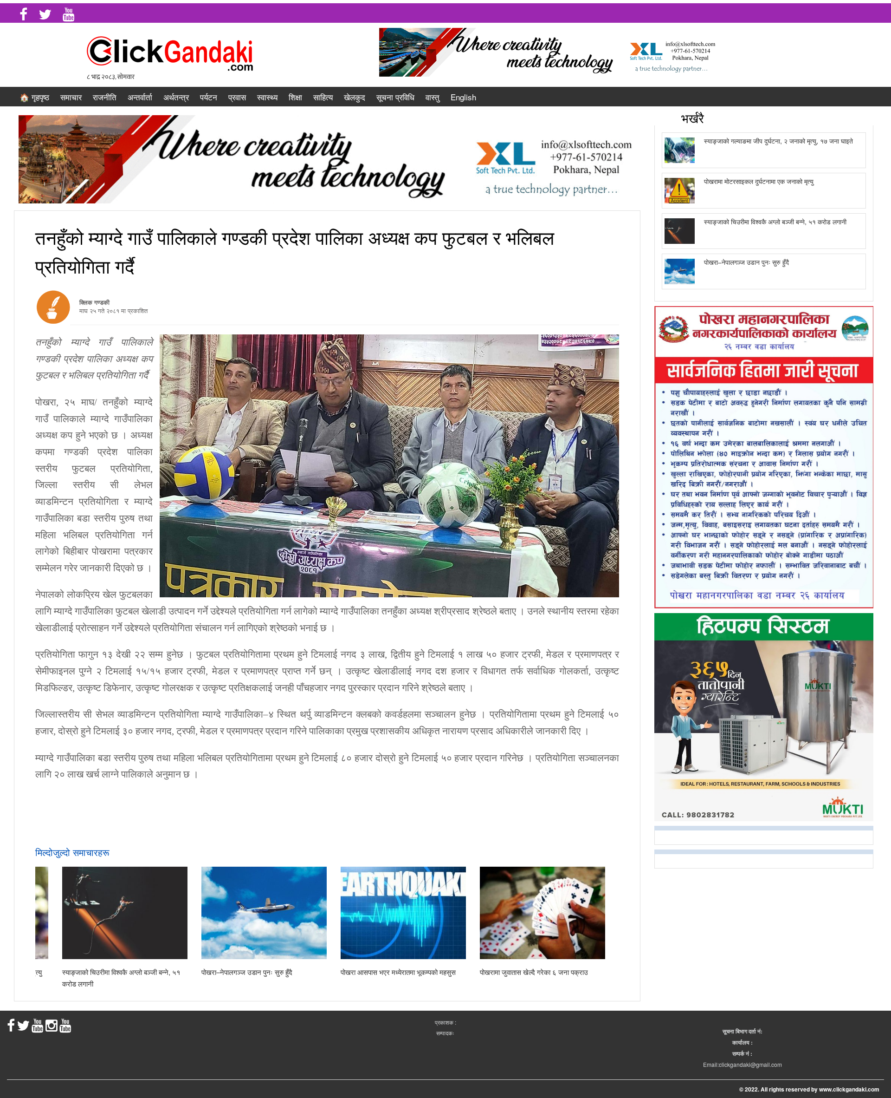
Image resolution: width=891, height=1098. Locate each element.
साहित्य (323, 97)
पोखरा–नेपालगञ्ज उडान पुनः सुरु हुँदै (246, 972)
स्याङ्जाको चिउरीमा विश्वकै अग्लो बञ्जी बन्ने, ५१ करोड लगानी (775, 221)
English (463, 97)
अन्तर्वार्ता (140, 97)
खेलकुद (354, 97)
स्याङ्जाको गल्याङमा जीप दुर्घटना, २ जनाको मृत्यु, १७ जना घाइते (778, 140)
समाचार (71, 97)
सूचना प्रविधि (395, 97)
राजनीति (104, 97)
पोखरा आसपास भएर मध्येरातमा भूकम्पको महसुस (398, 972)
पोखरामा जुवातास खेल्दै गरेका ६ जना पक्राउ (534, 972)
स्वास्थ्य (267, 97)
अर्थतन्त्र (176, 97)
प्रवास (237, 97)
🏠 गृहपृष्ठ (34, 97)
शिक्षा (295, 97)
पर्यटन (208, 97)
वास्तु (432, 97)
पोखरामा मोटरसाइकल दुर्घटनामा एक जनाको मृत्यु (759, 181)
